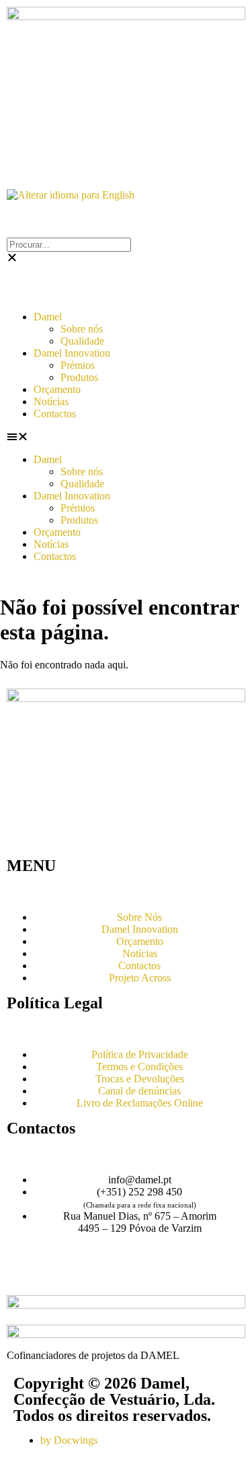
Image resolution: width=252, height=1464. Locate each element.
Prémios (77, 365)
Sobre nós (81, 329)
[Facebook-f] (23, 1275)
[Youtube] (60, 1275)
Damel (48, 316)
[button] (126, 437)
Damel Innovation (72, 353)
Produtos (79, 377)
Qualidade (82, 341)
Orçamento (57, 389)
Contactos (55, 413)
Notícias (51, 401)
